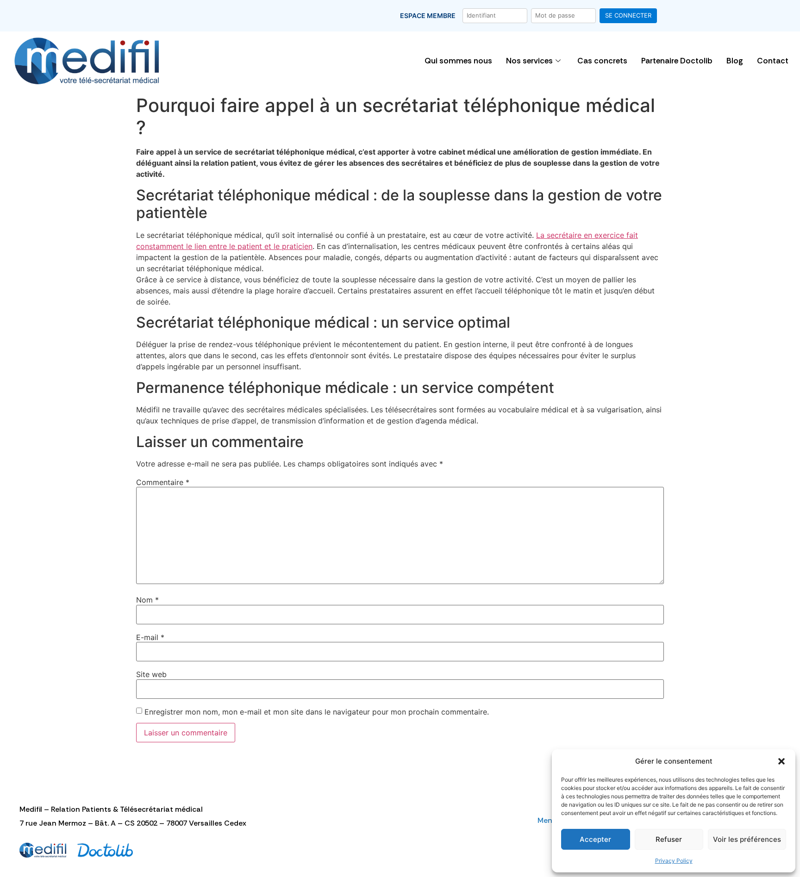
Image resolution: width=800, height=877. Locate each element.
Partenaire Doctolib (676, 61)
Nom (147, 599)
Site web (151, 674)
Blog (734, 61)
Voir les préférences (747, 839)
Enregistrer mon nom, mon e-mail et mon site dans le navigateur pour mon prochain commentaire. (316, 711)
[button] (781, 761)
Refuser (669, 839)
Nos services (529, 61)
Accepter (595, 839)
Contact (772, 61)
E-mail (150, 637)
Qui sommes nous (458, 61)
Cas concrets (602, 61)
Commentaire (162, 482)
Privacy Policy (674, 860)
